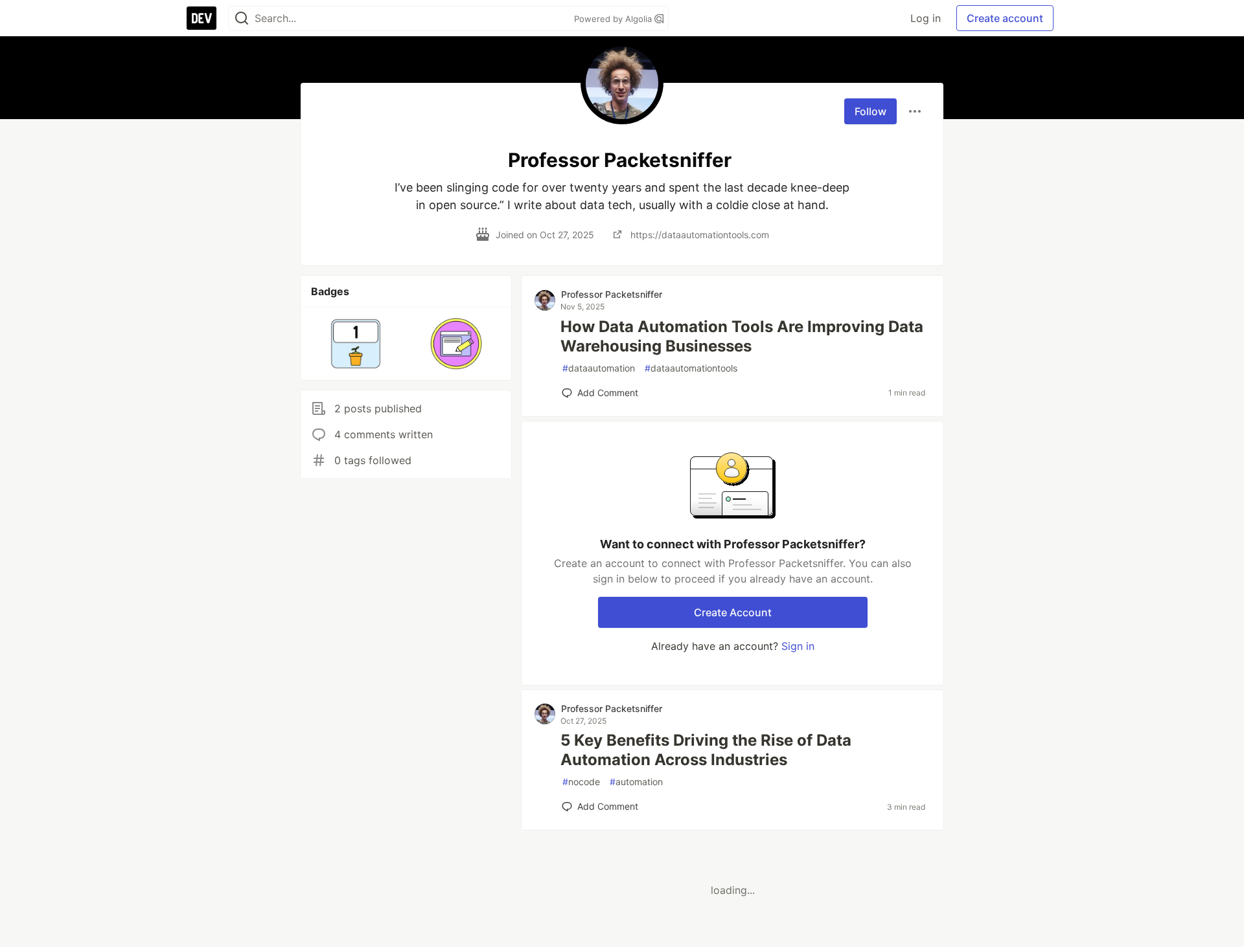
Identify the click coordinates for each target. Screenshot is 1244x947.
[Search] (242, 18)
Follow (870, 111)
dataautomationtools (691, 367)
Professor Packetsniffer (611, 294)
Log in (925, 18)
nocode (581, 781)
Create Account (733, 612)
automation (636, 781)
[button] (356, 344)
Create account (1005, 18)
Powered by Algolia (614, 19)
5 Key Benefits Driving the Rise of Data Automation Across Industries (705, 750)
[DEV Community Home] (201, 18)
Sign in (797, 646)
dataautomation (598, 367)
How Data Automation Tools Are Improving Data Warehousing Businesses (741, 336)
